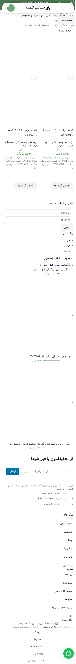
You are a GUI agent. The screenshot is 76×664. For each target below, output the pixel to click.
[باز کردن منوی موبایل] (67, 7)
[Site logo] (38, 8)
